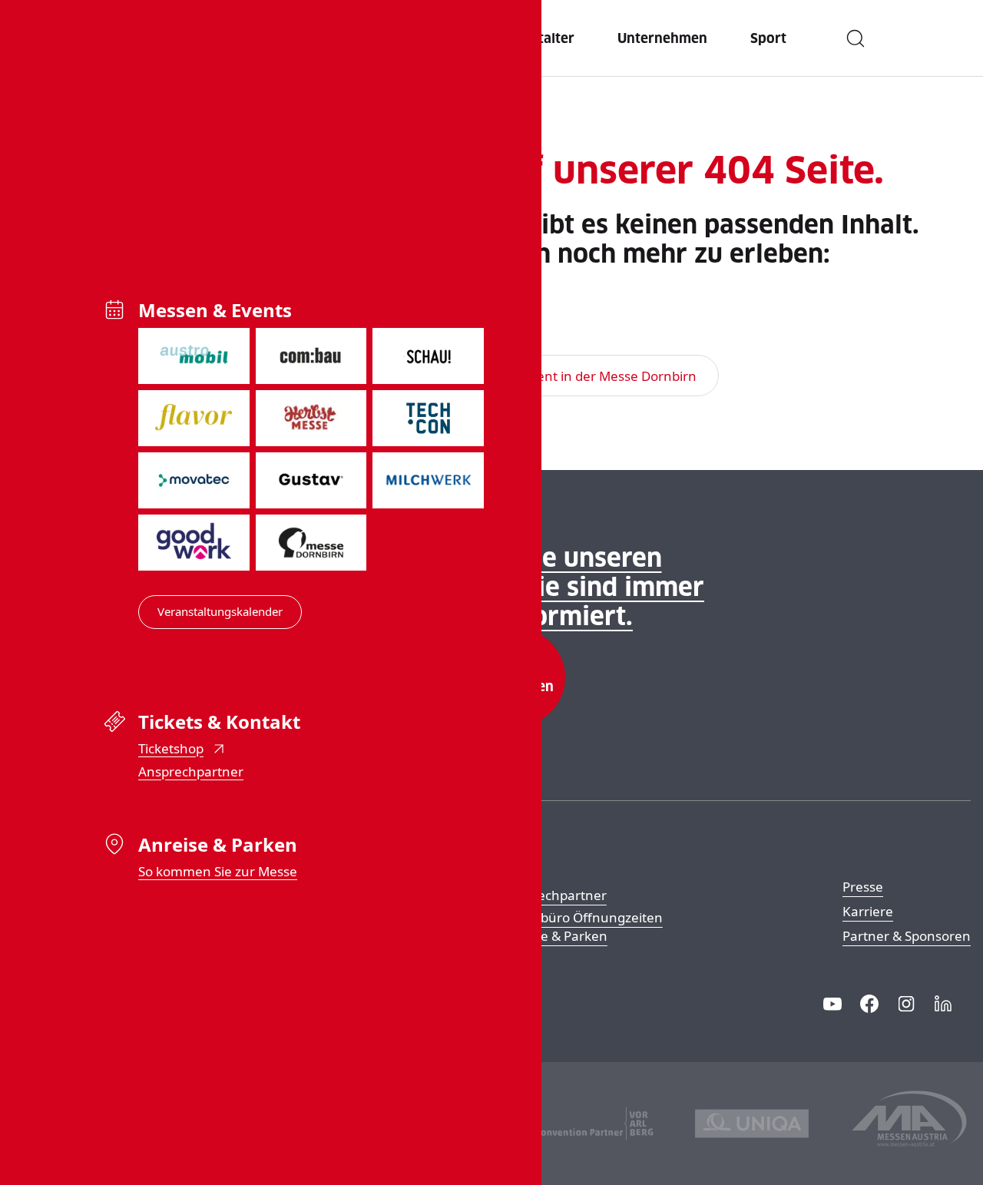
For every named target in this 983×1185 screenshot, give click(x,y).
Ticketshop (171, 748)
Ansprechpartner (190, 771)
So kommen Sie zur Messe (217, 871)
